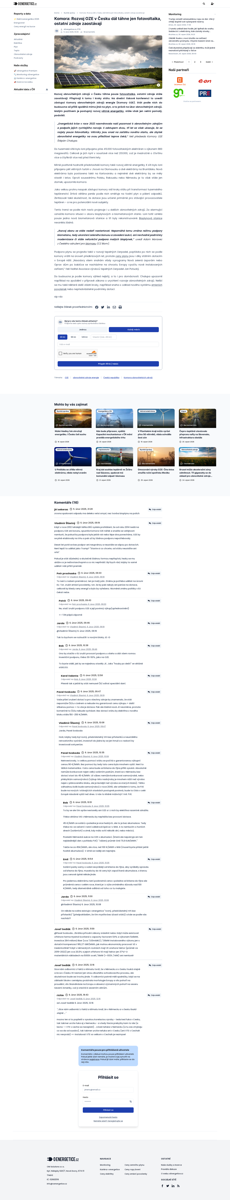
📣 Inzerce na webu (23, 82)
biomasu (90, 243)
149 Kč (85, 337)
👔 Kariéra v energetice (25, 78)
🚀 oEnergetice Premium (25, 70)
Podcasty (18, 58)
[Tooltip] (47, 89)
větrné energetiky (112, 111)
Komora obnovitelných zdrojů (138, 377)
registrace (94, 1059)
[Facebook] (163, 1186)
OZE (66, 377)
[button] (177, 62)
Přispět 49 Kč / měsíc (108, 364)
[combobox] (192, 14)
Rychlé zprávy (69, 13)
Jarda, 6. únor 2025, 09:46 (84, 649)
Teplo (16, 50)
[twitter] (102, 307)
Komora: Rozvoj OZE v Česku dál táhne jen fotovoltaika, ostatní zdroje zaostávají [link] (112, 13)
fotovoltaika (127, 94)
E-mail (86, 1085)
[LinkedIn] (174, 1186)
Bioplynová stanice (150, 218)
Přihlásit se (108, 1110)
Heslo (85, 1097)
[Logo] (25, 3)
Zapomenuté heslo (108, 1117)
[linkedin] (108, 307)
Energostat (19, 22)
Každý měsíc (134, 329)
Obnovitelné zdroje (23, 54)
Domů (56, 13)
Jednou (82, 329)
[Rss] (179, 1186)
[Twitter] (169, 1186)
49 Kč (62, 337)
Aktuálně (18, 39)
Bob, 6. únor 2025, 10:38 (85, 679)
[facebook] (96, 307)
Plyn (16, 46)
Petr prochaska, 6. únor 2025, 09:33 (89, 604)
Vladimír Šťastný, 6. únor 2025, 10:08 (91, 756)
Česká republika (111, 377)
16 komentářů (89, 32)
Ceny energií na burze (24, 26)
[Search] (204, 3)
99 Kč (73, 337)
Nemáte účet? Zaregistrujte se (108, 1121)
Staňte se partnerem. (192, 101)
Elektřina (18, 43)
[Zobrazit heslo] (131, 1101)
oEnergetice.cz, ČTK (72, 29)
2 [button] (194, 62)
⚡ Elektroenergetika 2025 (26, 19)
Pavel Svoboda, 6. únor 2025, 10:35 (92, 806)
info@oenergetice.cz (57, 1183)
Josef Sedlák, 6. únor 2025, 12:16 (85, 998)
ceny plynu (122, 256)
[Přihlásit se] (212, 3)
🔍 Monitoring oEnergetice (26, 74)
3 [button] (200, 62)
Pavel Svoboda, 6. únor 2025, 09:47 (89, 726)
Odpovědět (156, 509)
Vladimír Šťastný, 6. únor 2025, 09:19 (87, 577)
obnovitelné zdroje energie (86, 377)
